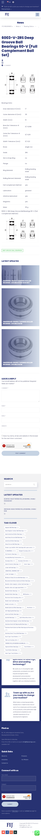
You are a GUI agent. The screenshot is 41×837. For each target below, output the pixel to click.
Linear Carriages (10, 574)
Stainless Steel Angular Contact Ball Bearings (18, 621)
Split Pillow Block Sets (27, 617)
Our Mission (24, 759)
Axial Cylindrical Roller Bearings (14, 534)
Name (4, 406)
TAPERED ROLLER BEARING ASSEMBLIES (17, 643)
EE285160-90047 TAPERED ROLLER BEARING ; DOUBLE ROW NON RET (17, 282)
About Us (4, 756)
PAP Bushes (27, 594)
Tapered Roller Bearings (13, 646)
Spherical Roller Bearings (13, 614)
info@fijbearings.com (29, 742)
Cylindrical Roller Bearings (13, 540)
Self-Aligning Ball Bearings (13, 610)
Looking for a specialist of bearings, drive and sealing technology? (24, 660)
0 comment (7, 65)
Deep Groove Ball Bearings (12, 250)
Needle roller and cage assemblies (16, 587)
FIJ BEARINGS (10, 550)
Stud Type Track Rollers (13, 636)
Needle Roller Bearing (12, 590)
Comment (5, 388)
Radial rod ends (10, 604)
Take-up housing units (12, 640)
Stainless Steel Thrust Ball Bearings (16, 633)
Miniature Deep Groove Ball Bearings (16, 577)
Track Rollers (29, 646)
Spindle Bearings (11, 617)
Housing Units (10, 560)
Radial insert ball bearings (13, 600)
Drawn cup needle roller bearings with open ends (20, 547)
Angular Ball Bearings (12, 527)
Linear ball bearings (12, 567)
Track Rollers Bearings (12, 650)
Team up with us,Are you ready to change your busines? (23, 695)
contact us (28, 811)
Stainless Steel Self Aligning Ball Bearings (17, 624)
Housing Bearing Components (14, 557)
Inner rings (28, 564)
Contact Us (5, 763)
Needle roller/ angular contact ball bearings (18, 584)
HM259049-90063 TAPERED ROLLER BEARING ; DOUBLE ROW (18, 363)
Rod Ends (31, 607)
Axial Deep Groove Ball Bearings (15, 537)
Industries (5, 759)
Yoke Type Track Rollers (13, 653)
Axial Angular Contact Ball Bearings (15, 530)
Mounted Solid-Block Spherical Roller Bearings (19, 580)
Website (4, 426)
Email (4, 416)
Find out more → (7, 9)
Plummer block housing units (14, 597)
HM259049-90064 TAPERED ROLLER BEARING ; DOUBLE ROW (18, 323)
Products (24, 756)
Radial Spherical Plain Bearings (14, 607)
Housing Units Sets (24, 560)
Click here (15, 811)
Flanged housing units (26, 550)
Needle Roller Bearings (12, 594)
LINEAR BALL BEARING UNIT (13, 570)
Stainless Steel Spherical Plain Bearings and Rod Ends (19, 628)
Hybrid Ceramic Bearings (13, 564)
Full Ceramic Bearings (12, 554)
